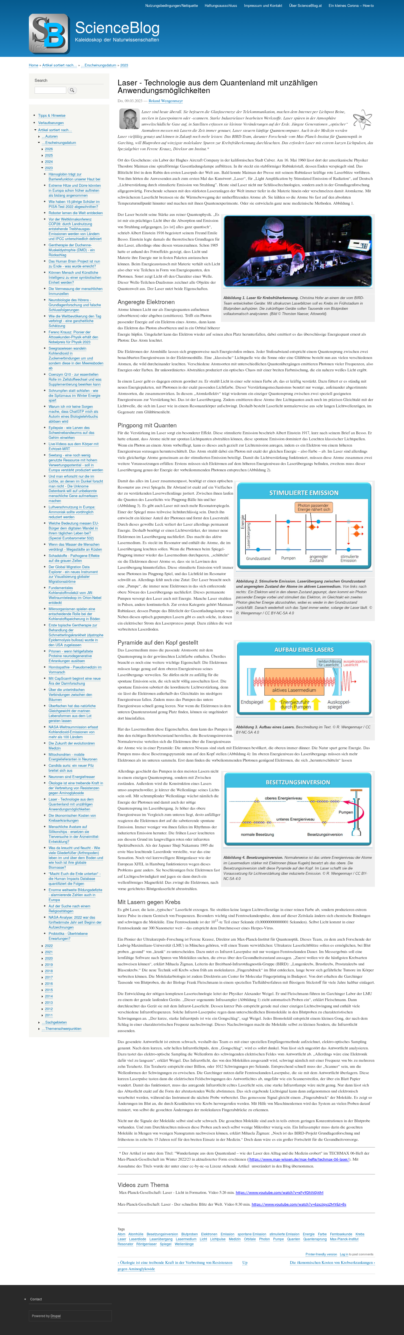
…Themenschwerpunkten (61, 1028)
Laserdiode (137, 1238)
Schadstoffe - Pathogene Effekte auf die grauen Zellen (74, 558)
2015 (49, 989)
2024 (49, 161)
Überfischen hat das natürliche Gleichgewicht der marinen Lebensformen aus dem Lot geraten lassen (72, 713)
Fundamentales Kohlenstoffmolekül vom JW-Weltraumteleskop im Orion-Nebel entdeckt (75, 595)
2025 (49, 155)
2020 (49, 958)
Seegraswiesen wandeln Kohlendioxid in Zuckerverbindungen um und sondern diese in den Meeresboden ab (76, 357)
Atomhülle (135, 1233)
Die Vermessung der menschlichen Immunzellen (76, 291)
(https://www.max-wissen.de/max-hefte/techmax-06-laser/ (298, 1160)
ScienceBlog (117, 26)
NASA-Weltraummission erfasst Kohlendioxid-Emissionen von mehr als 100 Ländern (73, 731)
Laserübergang (161, 1238)
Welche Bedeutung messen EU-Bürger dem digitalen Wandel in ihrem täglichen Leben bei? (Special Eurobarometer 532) (74, 530)
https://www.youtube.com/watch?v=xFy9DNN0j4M (279, 1193)
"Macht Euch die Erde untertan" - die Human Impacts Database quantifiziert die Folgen (75, 878)
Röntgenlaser (146, 1243)
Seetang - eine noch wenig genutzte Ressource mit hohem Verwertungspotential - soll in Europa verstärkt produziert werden (76, 462)
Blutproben (189, 1233)
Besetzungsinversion (162, 1233)
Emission (227, 1233)
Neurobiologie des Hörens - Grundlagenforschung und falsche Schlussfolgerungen (75, 304)
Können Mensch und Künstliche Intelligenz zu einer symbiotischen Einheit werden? (75, 277)
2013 (49, 1002)
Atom (121, 1233)
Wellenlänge (184, 1243)
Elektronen (209, 1233)
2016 (49, 983)
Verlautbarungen (51, 122)
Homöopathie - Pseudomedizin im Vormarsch (75, 669)
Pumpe (278, 1238)
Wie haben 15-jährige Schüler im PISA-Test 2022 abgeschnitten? (74, 204)
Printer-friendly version (321, 1254)
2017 (49, 977)
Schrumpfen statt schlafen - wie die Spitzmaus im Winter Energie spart (74, 395)
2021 (49, 951)
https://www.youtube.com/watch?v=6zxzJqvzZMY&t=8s (299, 1205)
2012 (49, 1008)
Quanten (293, 1238)
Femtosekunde (341, 1233)
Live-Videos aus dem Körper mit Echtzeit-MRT (74, 446)
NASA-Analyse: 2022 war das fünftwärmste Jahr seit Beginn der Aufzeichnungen (75, 922)
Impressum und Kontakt (263, 5)
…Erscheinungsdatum (98, 65)
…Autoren (50, 136)
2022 (49, 945)
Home (33, 65)
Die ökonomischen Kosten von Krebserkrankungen (332, 1262)
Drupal (56, 1315)
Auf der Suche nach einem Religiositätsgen (69, 908)
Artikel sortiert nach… (59, 65)
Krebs (360, 1233)
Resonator (125, 1243)
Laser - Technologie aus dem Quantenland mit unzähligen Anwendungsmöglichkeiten (71, 804)
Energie (309, 1233)
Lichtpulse (218, 1238)
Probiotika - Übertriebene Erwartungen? (68, 936)
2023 (124, 65)
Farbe (322, 1233)
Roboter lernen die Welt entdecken (76, 212)
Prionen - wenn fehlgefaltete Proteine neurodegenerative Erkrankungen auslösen (71, 656)
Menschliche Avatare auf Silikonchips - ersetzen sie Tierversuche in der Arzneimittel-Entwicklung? (74, 834)
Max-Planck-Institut (344, 1238)
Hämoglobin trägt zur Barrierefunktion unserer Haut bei (74, 176)
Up (244, 1262)
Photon (264, 1238)
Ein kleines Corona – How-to (351, 5)
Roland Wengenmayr (166, 100)
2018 (49, 970)
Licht (203, 1238)
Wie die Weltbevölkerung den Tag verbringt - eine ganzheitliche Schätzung (75, 320)
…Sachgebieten (54, 1022)
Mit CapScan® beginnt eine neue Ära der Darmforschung (75, 681)
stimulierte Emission (285, 1233)
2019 (49, 964)
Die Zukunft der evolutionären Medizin (72, 745)
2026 (49, 148)
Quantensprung (315, 1238)
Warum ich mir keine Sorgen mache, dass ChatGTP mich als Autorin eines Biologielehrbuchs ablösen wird (73, 414)
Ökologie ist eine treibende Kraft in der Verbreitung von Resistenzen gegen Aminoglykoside (76, 787)
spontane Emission (252, 1233)
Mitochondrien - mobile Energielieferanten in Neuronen (73, 757)
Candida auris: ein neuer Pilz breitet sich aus (71, 768)
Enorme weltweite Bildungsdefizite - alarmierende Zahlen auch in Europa (75, 894)
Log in (344, 1254)
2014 (49, 996)
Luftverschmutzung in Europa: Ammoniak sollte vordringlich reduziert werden (72, 511)
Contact (36, 1299)
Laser (122, 1238)
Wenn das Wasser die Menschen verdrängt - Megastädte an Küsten (75, 547)
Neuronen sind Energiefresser (72, 776)
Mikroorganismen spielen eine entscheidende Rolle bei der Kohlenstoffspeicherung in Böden (74, 613)
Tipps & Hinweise (51, 115)
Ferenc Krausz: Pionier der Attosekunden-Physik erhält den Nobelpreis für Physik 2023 (73, 336)
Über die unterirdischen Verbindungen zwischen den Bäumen (70, 694)
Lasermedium (186, 1238)
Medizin (235, 1238)
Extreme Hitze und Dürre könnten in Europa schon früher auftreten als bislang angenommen (75, 190)
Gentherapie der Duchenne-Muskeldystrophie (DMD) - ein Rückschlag (72, 249)
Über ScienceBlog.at (305, 5)
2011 (49, 1015)
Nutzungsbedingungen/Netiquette (171, 5)
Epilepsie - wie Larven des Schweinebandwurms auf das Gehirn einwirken (71, 432)
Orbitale (250, 1238)
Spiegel (165, 1243)
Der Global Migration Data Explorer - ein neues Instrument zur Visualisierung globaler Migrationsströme (73, 574)
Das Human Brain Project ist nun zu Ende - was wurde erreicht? (74, 263)
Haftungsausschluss (221, 5)
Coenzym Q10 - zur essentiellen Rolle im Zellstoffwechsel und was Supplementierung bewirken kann (75, 379)
